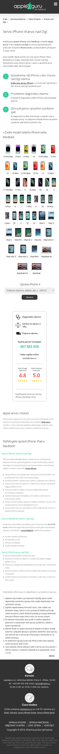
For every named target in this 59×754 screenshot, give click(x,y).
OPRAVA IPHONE (17, 722)
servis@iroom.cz (29, 358)
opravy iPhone (30, 468)
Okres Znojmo (35, 19)
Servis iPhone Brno (45, 712)
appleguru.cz (26, 709)
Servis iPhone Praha (27, 712)
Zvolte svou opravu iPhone (22, 83)
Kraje (5, 19)
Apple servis (45, 422)
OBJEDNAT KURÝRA (15, 725)
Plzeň (6, 712)
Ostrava (13, 712)
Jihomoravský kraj (18, 19)
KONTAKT (49, 725)
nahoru (51, 655)
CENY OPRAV (34, 725)
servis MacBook (27, 530)
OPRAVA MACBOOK (39, 722)
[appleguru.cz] (28, 10)
